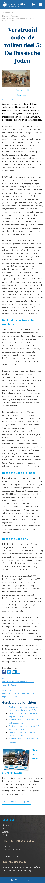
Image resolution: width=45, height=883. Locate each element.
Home (5, 16)
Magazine (26, 801)
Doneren (6, 825)
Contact (6, 835)
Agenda (6, 831)
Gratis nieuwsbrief (11, 801)
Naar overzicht (22, 90)
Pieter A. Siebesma (8, 99)
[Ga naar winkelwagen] (33, 4)
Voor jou (14, 16)
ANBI (24, 867)
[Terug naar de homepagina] (15, 4)
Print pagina (22, 95)
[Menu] (40, 4)
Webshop (6, 828)
